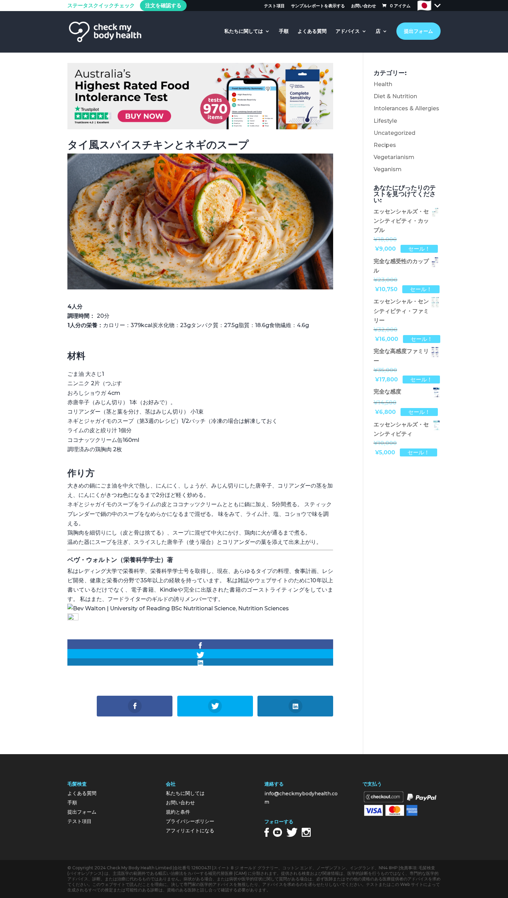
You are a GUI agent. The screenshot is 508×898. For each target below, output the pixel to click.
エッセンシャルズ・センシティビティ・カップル (401, 220)
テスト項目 (274, 6)
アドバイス (348, 31)
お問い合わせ (363, 6)
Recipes (385, 145)
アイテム (400, 5)
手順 (284, 31)
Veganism (388, 169)
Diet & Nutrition (395, 96)
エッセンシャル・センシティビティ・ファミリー (401, 310)
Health (383, 84)
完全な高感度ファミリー (401, 356)
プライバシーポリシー (190, 821)
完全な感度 (387, 391)
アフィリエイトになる (190, 830)
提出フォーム (418, 31)
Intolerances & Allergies (406, 108)
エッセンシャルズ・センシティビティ (401, 429)
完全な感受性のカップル (401, 266)
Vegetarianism (394, 157)
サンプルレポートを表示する (318, 6)
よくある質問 (312, 31)
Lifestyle (385, 121)
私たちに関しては (243, 31)
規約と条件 (178, 812)
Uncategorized (394, 133)
